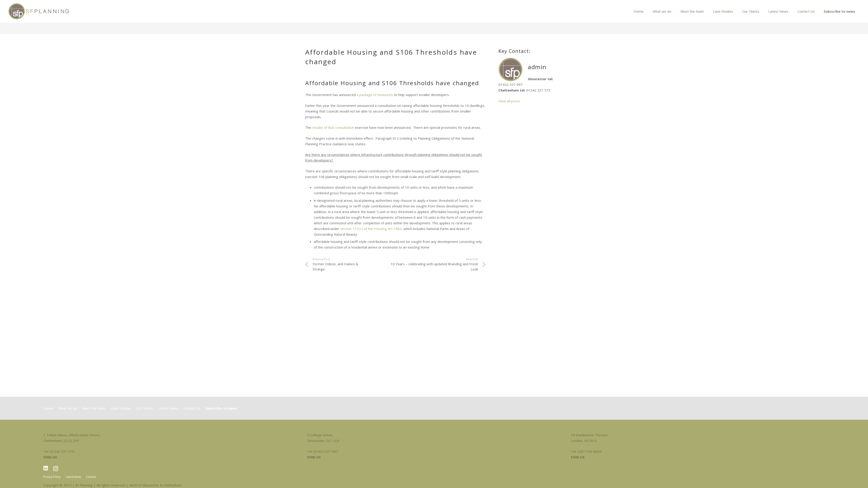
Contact (91, 477)
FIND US (50, 457)
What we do (67, 408)
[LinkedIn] (45, 468)
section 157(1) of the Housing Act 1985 (371, 228)
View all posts (509, 101)
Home (48, 408)
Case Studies (121, 408)
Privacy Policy (52, 477)
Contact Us (191, 408)
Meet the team (94, 408)
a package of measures (375, 94)
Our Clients (144, 408)
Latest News (168, 408)
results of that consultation (332, 127)
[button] (736, 11)
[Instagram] (55, 468)
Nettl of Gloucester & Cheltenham (155, 485)
